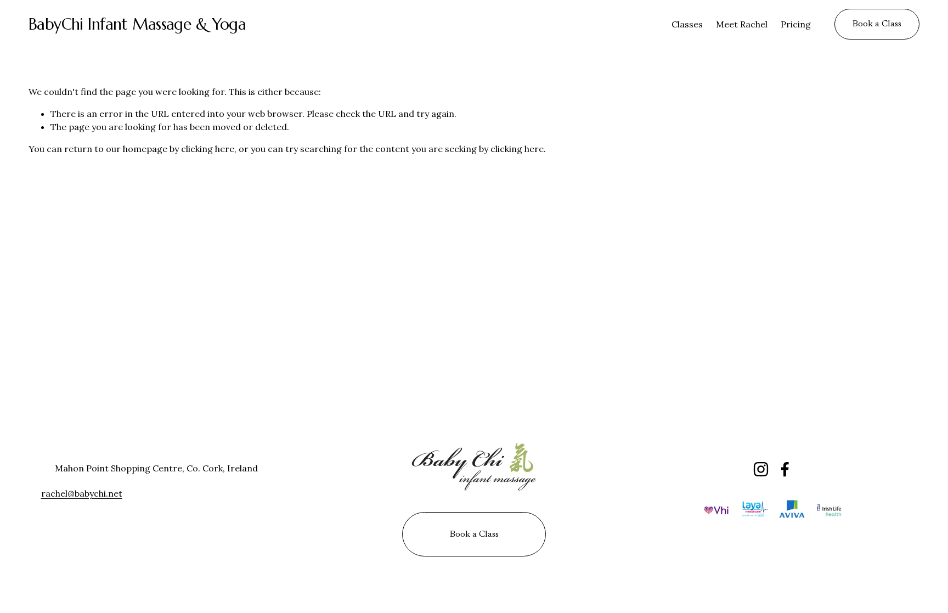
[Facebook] (785, 469)
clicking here (207, 148)
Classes (687, 24)
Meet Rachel (742, 24)
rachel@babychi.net (81, 493)
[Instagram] (761, 469)
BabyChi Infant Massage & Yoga (137, 24)
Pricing (796, 24)
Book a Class (877, 24)
